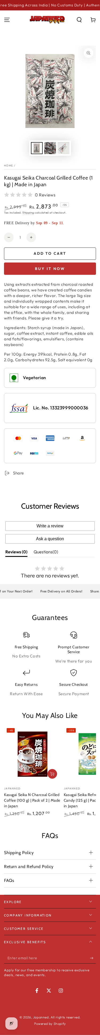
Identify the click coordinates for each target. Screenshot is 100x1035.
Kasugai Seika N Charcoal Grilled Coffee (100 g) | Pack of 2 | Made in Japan (32, 800)
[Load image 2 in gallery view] (50, 148)
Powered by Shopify (50, 1024)
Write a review (50, 526)
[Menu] (7, 19)
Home (8, 165)
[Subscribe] (93, 958)
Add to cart (50, 253)
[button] (79, 19)
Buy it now (50, 268)
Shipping (28, 212)
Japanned (41, 1017)
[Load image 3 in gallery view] (63, 148)
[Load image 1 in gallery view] (37, 148)
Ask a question (50, 538)
